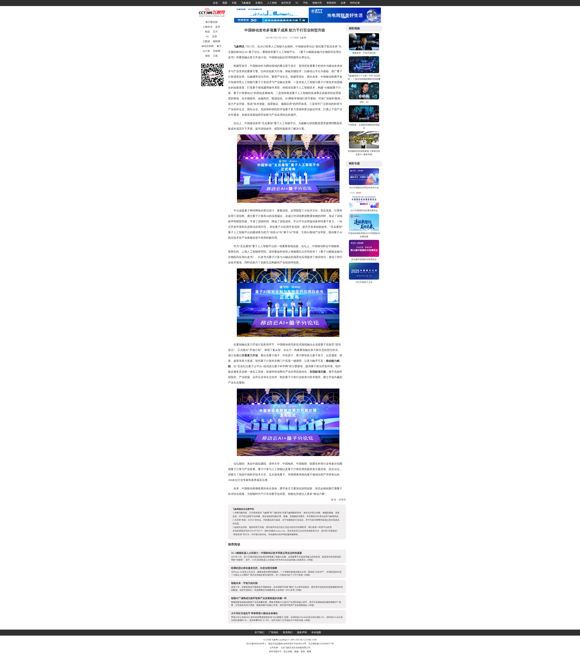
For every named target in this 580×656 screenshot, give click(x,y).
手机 (305, 3)
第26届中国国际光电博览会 (364, 259)
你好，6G (364, 102)
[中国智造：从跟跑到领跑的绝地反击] (364, 121)
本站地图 (316, 632)
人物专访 (207, 27)
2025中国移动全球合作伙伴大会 (364, 188)
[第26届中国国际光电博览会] (364, 256)
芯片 (215, 31)
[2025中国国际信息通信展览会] (364, 207)
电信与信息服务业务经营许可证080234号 (287, 644)
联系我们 (288, 632)
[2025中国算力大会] (364, 279)
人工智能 (272, 3)
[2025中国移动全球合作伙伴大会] (364, 184)
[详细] (310, 560)
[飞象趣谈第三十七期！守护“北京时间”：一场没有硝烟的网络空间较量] (364, 72)
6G (207, 36)
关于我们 (259, 632)
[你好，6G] (364, 99)
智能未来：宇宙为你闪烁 (244, 583)
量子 (219, 46)
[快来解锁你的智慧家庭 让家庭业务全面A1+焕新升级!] (364, 148)
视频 (224, 3)
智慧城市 (331, 3)
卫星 (215, 56)
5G (296, 3)
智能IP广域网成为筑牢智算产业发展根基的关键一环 (259, 598)
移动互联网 (207, 46)
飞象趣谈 (246, 3)
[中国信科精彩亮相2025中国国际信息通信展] (364, 230)
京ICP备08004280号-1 (256, 644)
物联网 (216, 41)
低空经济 (286, 3)
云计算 (206, 51)
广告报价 (273, 632)
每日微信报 (211, 22)
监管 (217, 27)
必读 (215, 3)
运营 (214, 36)
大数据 (206, 41)
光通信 (259, 3)
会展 (343, 3)
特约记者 (355, 3)
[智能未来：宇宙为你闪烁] (364, 49)
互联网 (216, 51)
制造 (207, 31)
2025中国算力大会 (364, 282)
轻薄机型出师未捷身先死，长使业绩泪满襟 (254, 568)
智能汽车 (317, 3)
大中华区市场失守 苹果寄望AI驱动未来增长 (254, 613)
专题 (234, 3)
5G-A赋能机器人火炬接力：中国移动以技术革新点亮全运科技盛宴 (266, 553)
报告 (207, 56)
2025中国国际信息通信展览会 (364, 210)
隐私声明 (302, 632)
